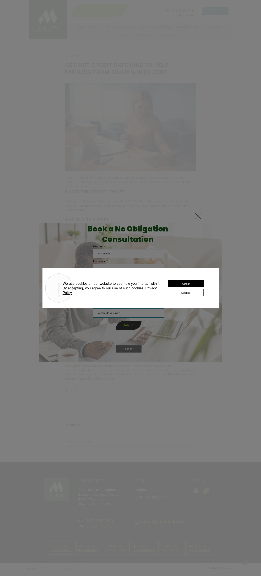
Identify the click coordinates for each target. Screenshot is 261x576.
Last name (99, 261)
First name (99, 246)
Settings (185, 292)
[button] (198, 216)
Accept (186, 284)
